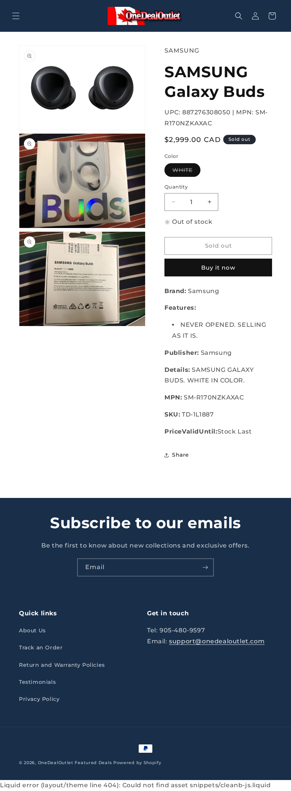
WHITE (186, 171)
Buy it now (218, 267)
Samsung (181, 50)
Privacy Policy (39, 699)
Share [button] (180, 454)
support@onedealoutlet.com (216, 641)
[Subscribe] (205, 567)
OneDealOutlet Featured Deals (75, 762)
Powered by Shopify (137, 762)
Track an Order (41, 647)
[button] (16, 16)
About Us (32, 630)
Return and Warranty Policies (62, 665)
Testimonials (37, 682)
